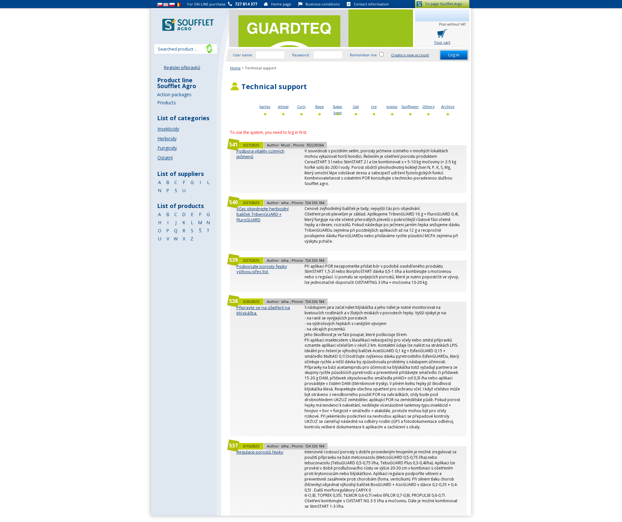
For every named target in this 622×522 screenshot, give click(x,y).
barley (265, 106)
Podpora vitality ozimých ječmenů (260, 153)
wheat (283, 106)
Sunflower (410, 106)
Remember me (363, 54)
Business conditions (322, 4)
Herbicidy (167, 138)
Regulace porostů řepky (259, 452)
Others (428, 106)
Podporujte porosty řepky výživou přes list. (261, 269)
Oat (356, 106)
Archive (448, 106)
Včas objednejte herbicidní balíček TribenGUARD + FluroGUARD (262, 214)
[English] (165, 4)
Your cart (442, 42)
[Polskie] (172, 4)
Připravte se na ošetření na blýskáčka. (263, 310)
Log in (453, 55)
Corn (301, 106)
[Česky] (159, 4)
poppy (391, 106)
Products (166, 102)
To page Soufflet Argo (443, 3)
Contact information (371, 4)
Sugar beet (337, 109)
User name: (243, 54)
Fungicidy (167, 148)
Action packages (174, 94)
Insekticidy (168, 129)
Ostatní (165, 158)
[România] (178, 4)
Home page (281, 4)
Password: (301, 54)
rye (374, 106)
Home (235, 67)
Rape (319, 106)
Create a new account (410, 54)
